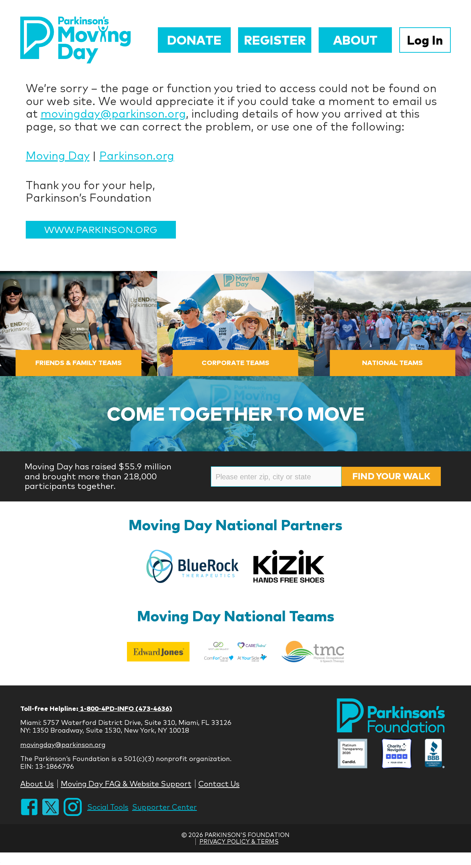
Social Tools (107, 807)
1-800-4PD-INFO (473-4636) (125, 708)
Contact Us (219, 783)
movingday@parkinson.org (113, 114)
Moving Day (57, 156)
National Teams (392, 362)
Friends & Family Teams (78, 362)
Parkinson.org (136, 156)
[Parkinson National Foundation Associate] (352, 754)
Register (275, 40)
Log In (425, 40)
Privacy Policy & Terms (239, 841)
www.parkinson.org (100, 229)
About (355, 40)
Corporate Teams (235, 362)
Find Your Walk (391, 476)
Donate (194, 40)
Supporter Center (164, 807)
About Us (37, 783)
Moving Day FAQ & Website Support (126, 783)
